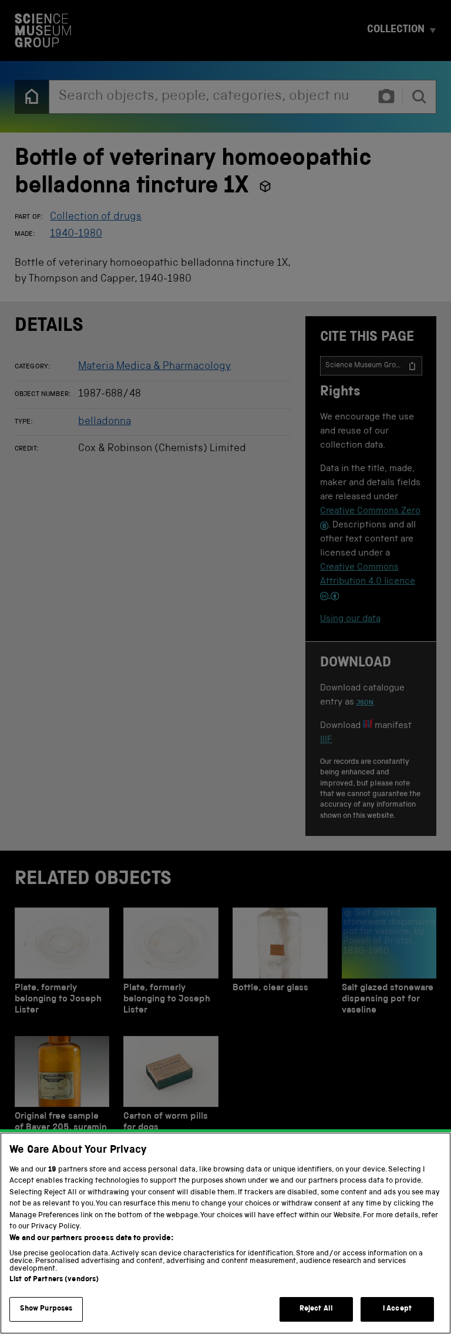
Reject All (316, 1309)
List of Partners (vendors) (54, 1280)
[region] (225, 1233)
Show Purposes (46, 1309)
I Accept (397, 1309)
